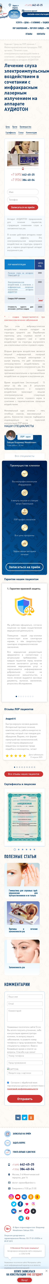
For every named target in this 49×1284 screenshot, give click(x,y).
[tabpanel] (24, 817)
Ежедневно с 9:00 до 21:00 (24, 1188)
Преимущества (25, 127)
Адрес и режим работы (16, 7)
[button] (16, 696)
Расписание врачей (29, 11)
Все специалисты (24, 456)
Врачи (14, 127)
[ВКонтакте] (18, 1117)
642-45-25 (34, 5)
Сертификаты (11, 133)
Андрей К (11, 718)
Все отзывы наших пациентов (23, 773)
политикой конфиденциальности (22, 1088)
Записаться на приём (24, 567)
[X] (24, 1117)
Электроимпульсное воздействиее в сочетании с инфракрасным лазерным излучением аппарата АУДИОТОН (20, 287)
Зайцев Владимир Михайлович (21, 442)
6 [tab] (37, 849)
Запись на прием (14, 14)
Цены (8, 127)
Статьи (20, 133)
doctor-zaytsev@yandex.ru (24, 1182)
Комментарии (31, 133)
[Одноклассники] (31, 1117)
